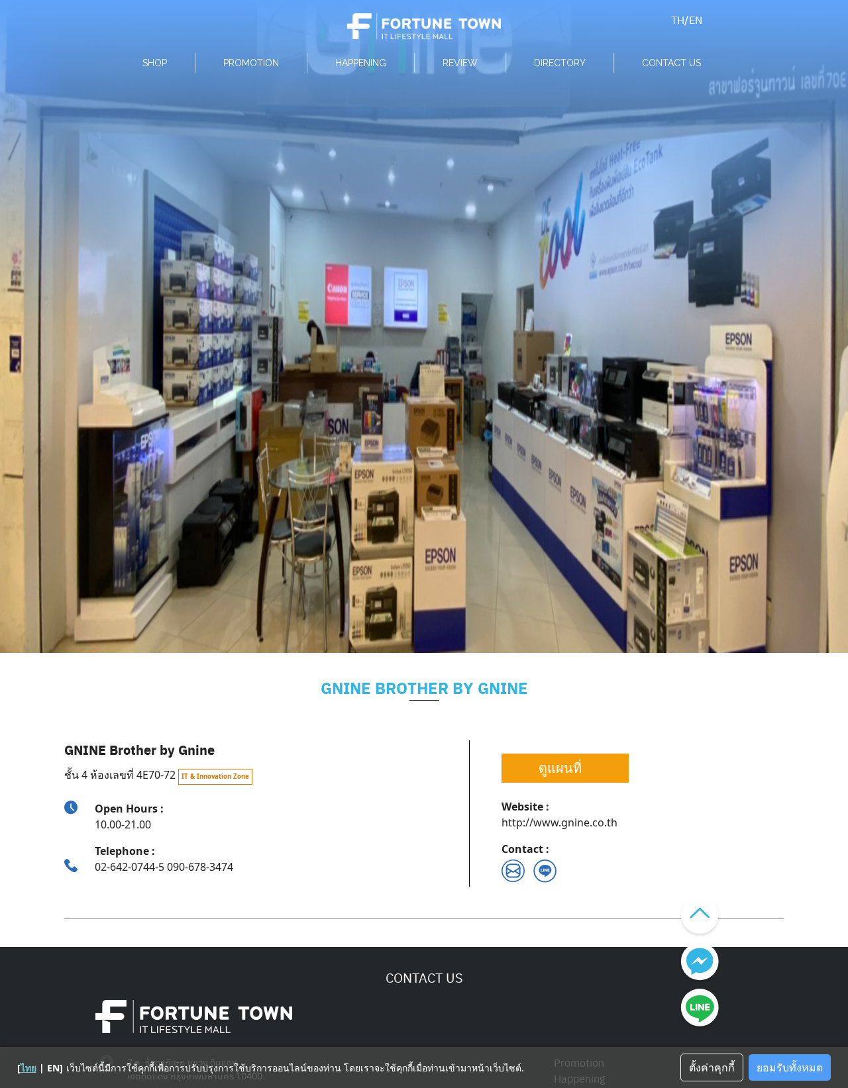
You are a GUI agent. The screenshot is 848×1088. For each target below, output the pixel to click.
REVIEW (460, 63)
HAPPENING (360, 63)
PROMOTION (251, 63)
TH (677, 19)
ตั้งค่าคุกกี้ (712, 1067)
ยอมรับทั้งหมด (790, 1067)
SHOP (154, 63)
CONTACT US (671, 63)
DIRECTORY (560, 63)
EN (695, 19)
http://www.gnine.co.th (559, 822)
